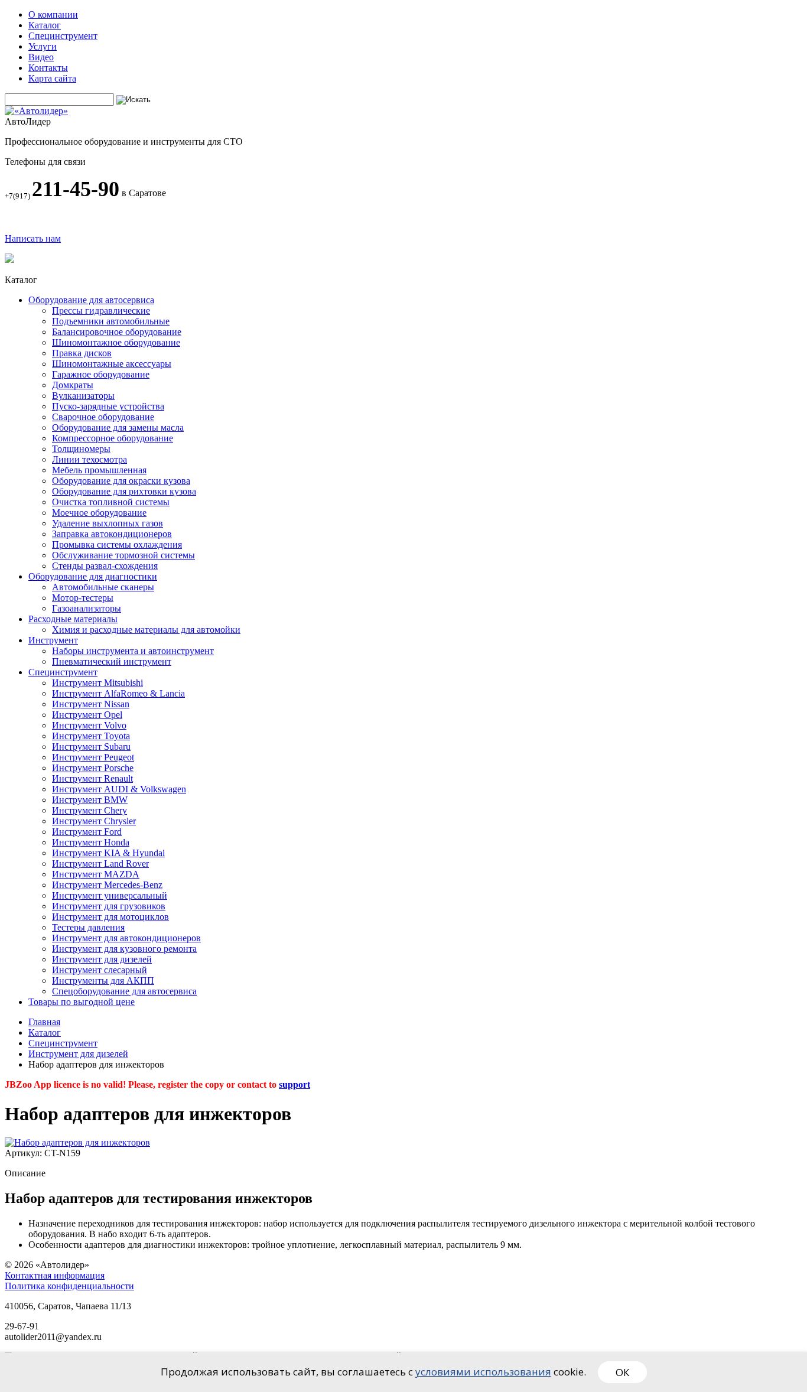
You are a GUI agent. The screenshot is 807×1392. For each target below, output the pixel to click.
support (294, 1084)
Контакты (48, 68)
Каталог (44, 25)
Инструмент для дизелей (78, 1054)
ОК (622, 1372)
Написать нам (33, 238)
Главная (44, 1022)
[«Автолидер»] (36, 111)
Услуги (42, 46)
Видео (41, 57)
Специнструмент (62, 36)
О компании (53, 14)
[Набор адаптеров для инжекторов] (77, 1142)
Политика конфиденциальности (69, 1286)
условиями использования (483, 1371)
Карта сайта (52, 78)
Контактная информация (55, 1275)
